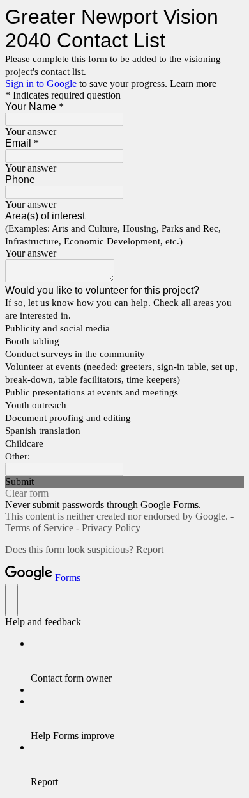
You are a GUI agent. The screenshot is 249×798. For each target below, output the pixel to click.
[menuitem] (137, 661)
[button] (124, 482)
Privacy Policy (111, 527)
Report (149, 549)
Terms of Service (39, 527)
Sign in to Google (41, 83)
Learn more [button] (193, 83)
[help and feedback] (11, 600)
